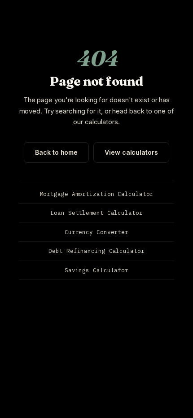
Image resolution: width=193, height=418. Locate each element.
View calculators (131, 152)
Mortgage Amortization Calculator (97, 193)
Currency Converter (96, 231)
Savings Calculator (96, 270)
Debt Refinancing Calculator (96, 250)
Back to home (56, 152)
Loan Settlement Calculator (96, 212)
